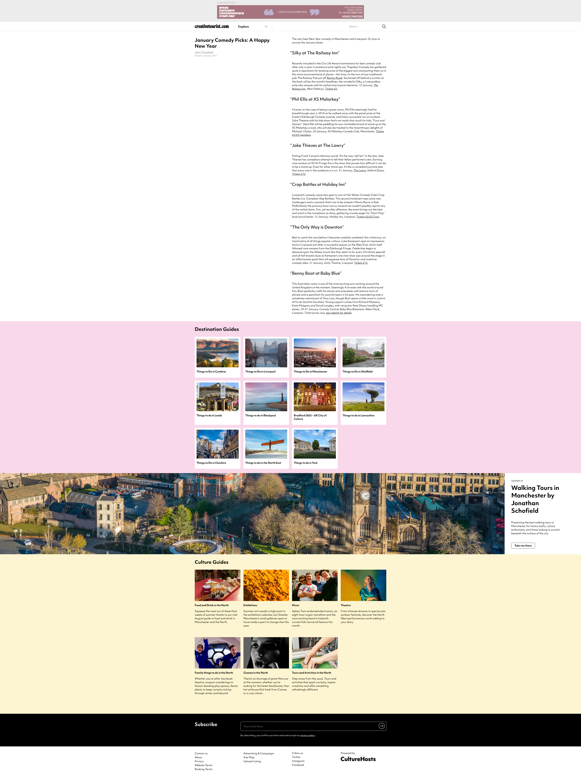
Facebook (298, 765)
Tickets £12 (298, 174)
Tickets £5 (331, 89)
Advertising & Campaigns (258, 753)
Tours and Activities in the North (311, 672)
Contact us (201, 753)
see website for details (338, 312)
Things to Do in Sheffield (358, 371)
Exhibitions (250, 605)
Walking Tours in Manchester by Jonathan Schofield (535, 499)
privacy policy (307, 735)
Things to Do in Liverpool (260, 371)
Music (295, 605)
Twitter (296, 757)
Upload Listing (252, 761)
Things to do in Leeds (209, 415)
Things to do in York (306, 462)
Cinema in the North (255, 672)
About (198, 757)
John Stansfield (204, 52)
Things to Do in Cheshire (211, 462)
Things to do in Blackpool (260, 415)
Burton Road (334, 78)
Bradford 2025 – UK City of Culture (310, 417)
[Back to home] (212, 27)
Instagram (298, 761)
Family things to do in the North (214, 672)
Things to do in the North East (263, 462)
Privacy (199, 761)
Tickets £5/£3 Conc (367, 216)
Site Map (248, 757)
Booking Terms (203, 769)
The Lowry (359, 170)
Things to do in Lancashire (358, 415)
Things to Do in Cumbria (211, 371)
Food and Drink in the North (212, 605)
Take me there (523, 545)
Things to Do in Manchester (310, 371)
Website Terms (203, 765)
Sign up (382, 726)
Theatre (346, 605)
